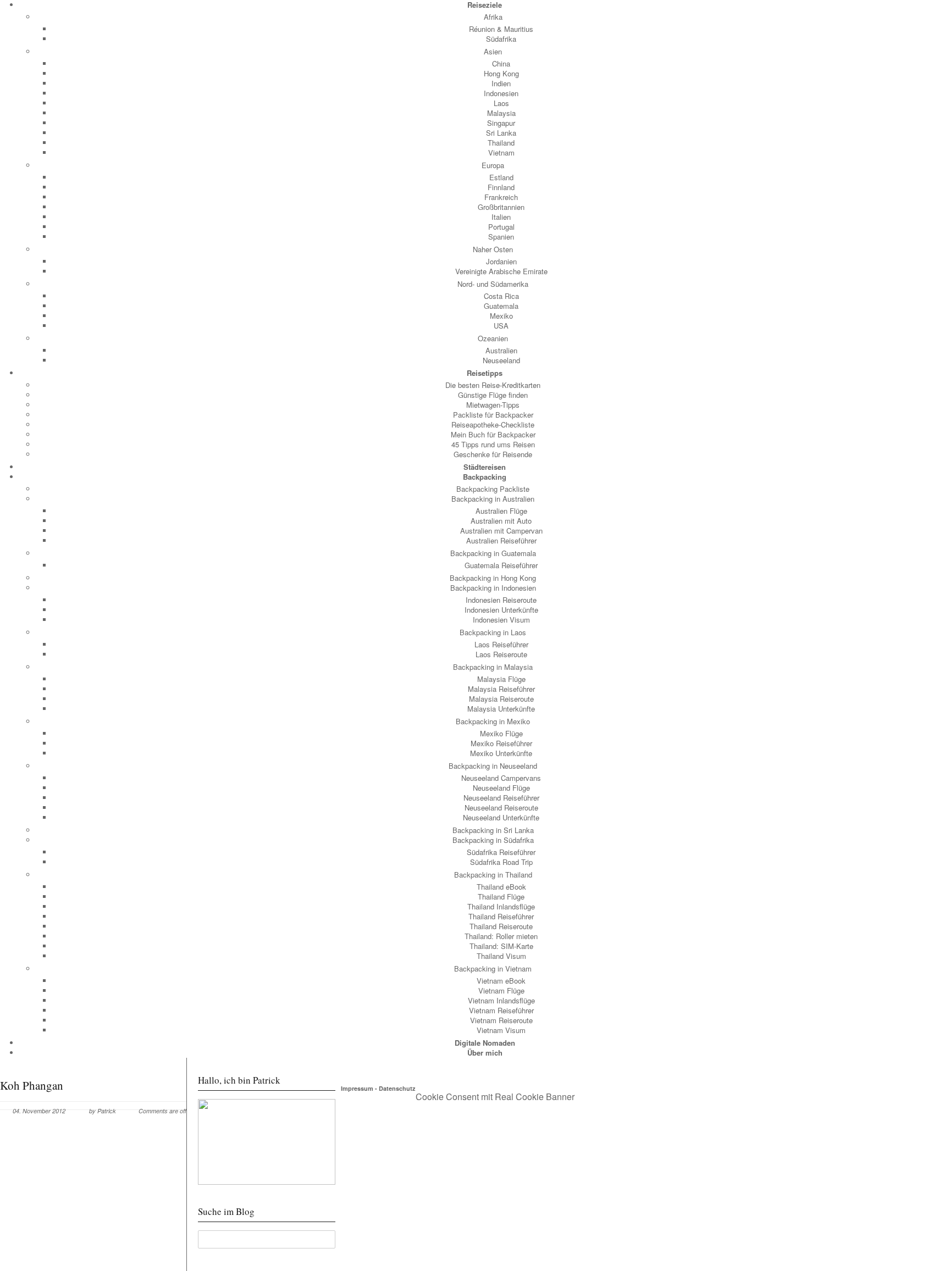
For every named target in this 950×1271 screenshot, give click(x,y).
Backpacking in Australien (492, 498)
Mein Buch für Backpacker (493, 434)
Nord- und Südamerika (492, 284)
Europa (493, 165)
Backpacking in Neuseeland (493, 766)
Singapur (501, 123)
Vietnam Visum (501, 1030)
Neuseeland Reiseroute (501, 807)
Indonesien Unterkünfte (501, 609)
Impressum (357, 1088)
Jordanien (501, 261)
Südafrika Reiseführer (501, 852)
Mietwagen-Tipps (493, 404)
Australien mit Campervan (501, 530)
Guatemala (501, 306)
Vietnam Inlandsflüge (501, 1000)
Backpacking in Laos (493, 632)
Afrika (493, 17)
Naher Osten (493, 249)
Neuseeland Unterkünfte (501, 817)
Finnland (501, 187)
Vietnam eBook (501, 980)
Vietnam (501, 152)
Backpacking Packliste (492, 489)
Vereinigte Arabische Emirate (501, 271)
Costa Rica (501, 296)
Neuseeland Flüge (501, 787)
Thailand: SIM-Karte (501, 946)
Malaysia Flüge (501, 679)
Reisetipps (484, 373)
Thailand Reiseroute (501, 926)
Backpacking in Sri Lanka (493, 830)
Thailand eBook (501, 886)
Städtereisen (484, 467)
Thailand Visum (501, 956)
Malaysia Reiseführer (501, 689)
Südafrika (501, 39)
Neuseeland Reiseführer (501, 797)
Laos (501, 103)
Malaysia (501, 113)
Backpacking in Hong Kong (493, 578)
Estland (501, 177)
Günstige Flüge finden (493, 395)
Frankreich (501, 197)
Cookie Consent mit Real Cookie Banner (495, 1096)
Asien (493, 51)
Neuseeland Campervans (501, 778)
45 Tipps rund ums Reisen (493, 444)
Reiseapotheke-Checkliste (492, 424)
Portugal (501, 226)
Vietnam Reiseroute (501, 1020)
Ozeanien (493, 338)
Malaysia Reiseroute (501, 698)
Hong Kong (501, 73)
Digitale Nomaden (485, 1042)
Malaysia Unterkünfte (501, 708)
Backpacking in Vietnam (493, 968)
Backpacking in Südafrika (493, 840)
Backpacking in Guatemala (493, 553)
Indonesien (501, 93)
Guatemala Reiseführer (501, 565)
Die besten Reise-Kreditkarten (492, 385)
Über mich (484, 1052)
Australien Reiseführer (501, 540)
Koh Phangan (31, 1085)
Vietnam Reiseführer (501, 1010)
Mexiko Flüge (501, 733)
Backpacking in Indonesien (493, 587)
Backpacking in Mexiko (493, 721)
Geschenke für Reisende (493, 454)
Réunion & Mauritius (501, 29)
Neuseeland (501, 360)
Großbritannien (501, 207)
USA (501, 325)
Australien (501, 350)
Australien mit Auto (501, 520)
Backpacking (484, 476)
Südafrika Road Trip (501, 862)
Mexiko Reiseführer (501, 743)
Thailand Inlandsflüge (501, 906)
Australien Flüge (501, 511)
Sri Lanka (501, 132)
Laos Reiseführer (501, 644)
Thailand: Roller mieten (501, 936)
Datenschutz (397, 1088)
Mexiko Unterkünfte (501, 753)
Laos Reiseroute (501, 654)
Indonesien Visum (501, 619)
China (501, 63)
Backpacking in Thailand (493, 874)
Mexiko (501, 315)
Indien (501, 83)
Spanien (501, 236)
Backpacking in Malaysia (493, 667)
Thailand (501, 142)
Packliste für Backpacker (493, 414)
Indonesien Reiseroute (501, 600)
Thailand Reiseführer (501, 916)
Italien (501, 217)
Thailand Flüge (501, 896)
